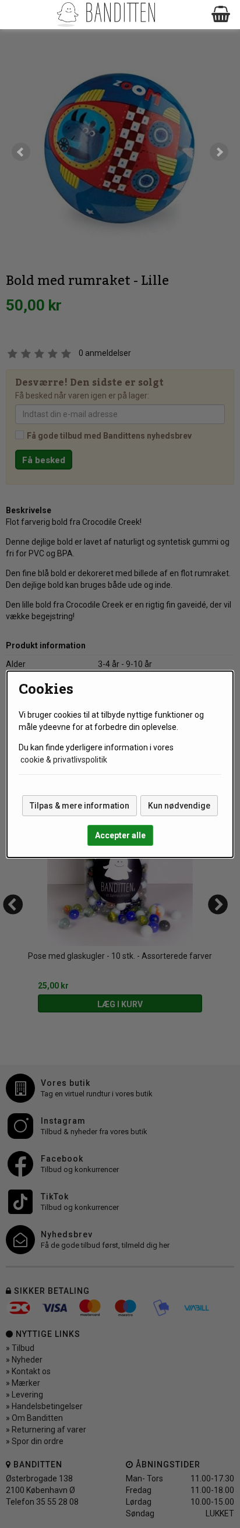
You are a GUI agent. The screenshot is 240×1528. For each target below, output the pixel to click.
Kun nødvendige (179, 805)
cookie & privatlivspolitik (63, 759)
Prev (21, 152)
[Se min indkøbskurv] (221, 14)
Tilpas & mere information (79, 805)
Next (219, 152)
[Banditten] (105, 14)
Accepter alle (120, 835)
